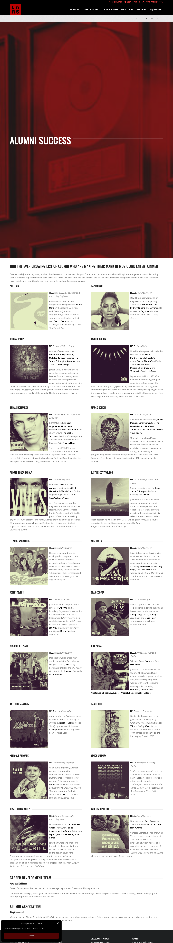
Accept (31, 936)
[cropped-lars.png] (15, 9)
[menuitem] (115, 2)
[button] (57, 923)
